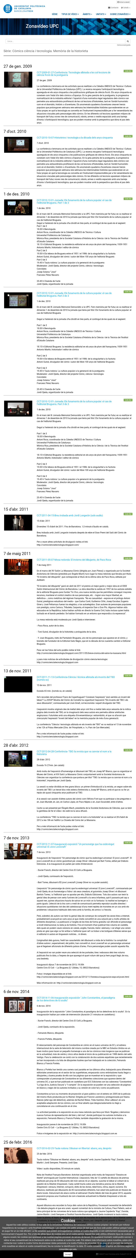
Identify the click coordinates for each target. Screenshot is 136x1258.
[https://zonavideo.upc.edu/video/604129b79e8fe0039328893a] (18, 409)
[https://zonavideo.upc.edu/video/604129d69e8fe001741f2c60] (18, 684)
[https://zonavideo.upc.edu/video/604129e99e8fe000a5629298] (18, 759)
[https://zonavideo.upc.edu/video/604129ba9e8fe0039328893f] (18, 523)
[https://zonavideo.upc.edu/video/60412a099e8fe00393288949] (18, 1155)
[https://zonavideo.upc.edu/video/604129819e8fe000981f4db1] (18, 80)
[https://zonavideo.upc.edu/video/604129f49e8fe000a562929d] (18, 851)
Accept (68, 1254)
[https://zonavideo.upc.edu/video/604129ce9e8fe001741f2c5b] (18, 567)
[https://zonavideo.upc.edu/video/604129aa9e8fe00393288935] (18, 300)
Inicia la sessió (124, 2)
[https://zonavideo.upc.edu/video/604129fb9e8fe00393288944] (18, 1005)
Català (126, 8)
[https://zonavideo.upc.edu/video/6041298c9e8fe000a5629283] (18, 145)
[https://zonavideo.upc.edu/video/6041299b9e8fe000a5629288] (18, 207)
